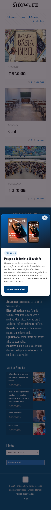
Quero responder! (16, 289)
